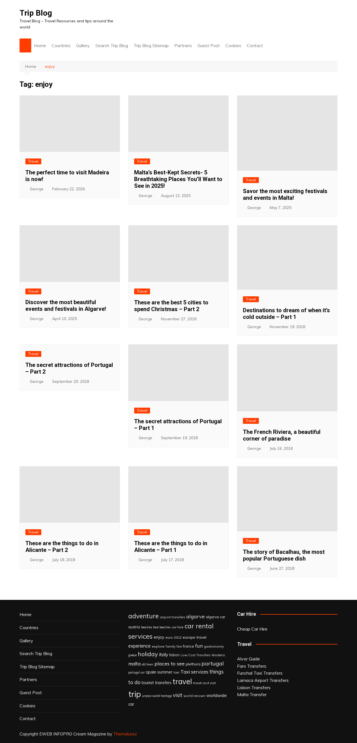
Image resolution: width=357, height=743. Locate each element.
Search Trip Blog (111, 45)
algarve (195, 616)
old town (147, 664)
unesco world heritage (157, 696)
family (170, 646)
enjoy (159, 637)
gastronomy (214, 646)
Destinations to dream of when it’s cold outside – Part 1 (286, 313)
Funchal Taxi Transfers (260, 673)
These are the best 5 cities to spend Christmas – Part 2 (171, 305)
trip (134, 694)
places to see (170, 663)
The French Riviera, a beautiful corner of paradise (281, 435)
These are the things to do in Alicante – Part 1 (170, 546)
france (188, 646)
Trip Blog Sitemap (151, 45)
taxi (176, 672)
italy (163, 654)
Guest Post (208, 45)
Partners (183, 45)
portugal (213, 663)
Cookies (233, 45)
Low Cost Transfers (196, 655)
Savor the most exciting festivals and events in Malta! (285, 194)
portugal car (136, 672)
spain (151, 672)
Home (40, 45)
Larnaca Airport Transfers (263, 680)
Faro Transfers (251, 666)
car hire (178, 627)
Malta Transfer (252, 694)
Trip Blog (36, 13)
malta (134, 664)
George (37, 188)
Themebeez (125, 734)
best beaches (161, 627)
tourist (147, 682)
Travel (33, 161)
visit (177, 695)
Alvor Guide (248, 659)
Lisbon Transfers (254, 687)
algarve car (215, 617)
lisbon (174, 655)
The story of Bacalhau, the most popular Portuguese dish (284, 555)
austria (134, 627)
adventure (143, 616)
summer (164, 672)
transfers (163, 682)
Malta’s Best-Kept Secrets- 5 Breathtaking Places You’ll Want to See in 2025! (178, 179)
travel (182, 681)
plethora (193, 664)
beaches (146, 627)
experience (139, 646)
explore (158, 646)
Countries (61, 45)
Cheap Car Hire (252, 629)
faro (179, 646)
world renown (194, 696)
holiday (148, 654)
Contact (255, 45)
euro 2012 (173, 637)
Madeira (218, 655)
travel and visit (204, 683)
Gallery (83, 45)
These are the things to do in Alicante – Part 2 (61, 546)
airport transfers (172, 617)
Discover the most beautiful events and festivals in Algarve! (65, 305)
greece (132, 655)
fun (199, 646)
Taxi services (194, 672)
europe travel (194, 637)
